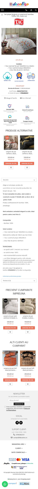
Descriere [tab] (5, 180)
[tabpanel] (19, 41)
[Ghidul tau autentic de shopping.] (12, 483)
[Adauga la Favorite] (11, 167)
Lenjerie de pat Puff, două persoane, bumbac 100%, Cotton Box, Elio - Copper (28, 369)
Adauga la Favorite (11, 98)
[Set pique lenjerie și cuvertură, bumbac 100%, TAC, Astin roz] (19, 41)
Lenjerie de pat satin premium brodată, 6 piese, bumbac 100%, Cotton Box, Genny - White (10, 317)
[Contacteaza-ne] (26, 10)
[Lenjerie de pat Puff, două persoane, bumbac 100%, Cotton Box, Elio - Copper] (28, 358)
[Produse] (2, 10)
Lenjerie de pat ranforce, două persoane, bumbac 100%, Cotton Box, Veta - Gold (27, 152)
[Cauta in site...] (36, 10)
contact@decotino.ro (20, 438)
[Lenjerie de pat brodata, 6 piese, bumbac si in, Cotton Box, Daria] (28, 306)
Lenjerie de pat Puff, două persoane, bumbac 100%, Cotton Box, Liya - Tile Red (10, 369)
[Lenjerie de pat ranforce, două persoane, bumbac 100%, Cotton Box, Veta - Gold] (27, 142)
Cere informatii (26, 98)
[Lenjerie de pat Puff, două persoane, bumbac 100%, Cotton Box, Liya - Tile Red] (10, 358)
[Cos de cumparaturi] (31, 10)
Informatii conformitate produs (12, 276)
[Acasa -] (19, 4)
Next (35, 43)
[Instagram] (21, 422)
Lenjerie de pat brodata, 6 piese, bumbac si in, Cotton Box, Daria (28, 317)
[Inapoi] (1, 15)
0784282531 (20, 435)
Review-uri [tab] (7, 280)
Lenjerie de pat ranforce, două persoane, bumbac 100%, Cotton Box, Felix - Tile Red (11, 152)
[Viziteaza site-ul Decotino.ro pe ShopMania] (24, 483)
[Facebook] (17, 422)
